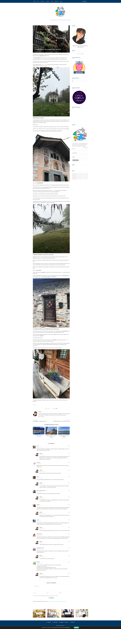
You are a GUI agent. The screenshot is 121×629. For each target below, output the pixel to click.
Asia (52, 1)
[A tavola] (39, 613)
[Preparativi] (53, 613)
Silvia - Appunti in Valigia (41, 490)
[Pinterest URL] (74, 176)
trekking (34, 404)
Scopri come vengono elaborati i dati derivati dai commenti (57, 601)
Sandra (40, 411)
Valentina (38, 462)
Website (74, 156)
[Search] (87, 1)
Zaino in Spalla (44, 64)
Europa (48, 1)
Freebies (61, 1)
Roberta (38, 504)
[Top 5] (82, 613)
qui (67, 57)
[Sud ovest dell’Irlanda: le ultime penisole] (64, 430)
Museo (62, 272)
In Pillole (57, 1)
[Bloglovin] (86, 1)
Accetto (76, 627)
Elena (38, 476)
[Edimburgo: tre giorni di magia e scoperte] (51, 430)
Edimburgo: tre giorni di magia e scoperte (51, 436)
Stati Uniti (43, 1)
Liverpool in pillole (38, 435)
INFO (38, 1)
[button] (34, 433)
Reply (69, 453)
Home (35, 1)
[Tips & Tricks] (67, 613)
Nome (74, 148)
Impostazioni (68, 627)
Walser (53, 190)
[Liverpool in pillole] (39, 430)
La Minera (67, 339)
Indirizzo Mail (75, 152)
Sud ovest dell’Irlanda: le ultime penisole (64, 436)
